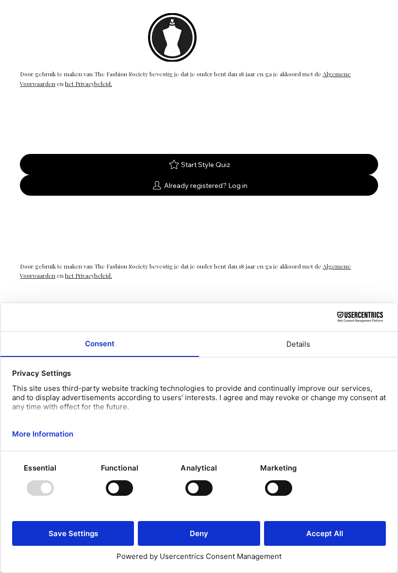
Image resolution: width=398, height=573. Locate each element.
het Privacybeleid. (88, 83)
